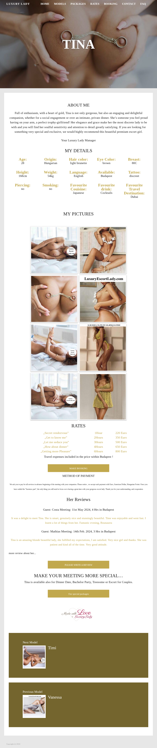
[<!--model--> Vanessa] (34, 706)
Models (60, 3)
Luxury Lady (18, 3)
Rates (94, 3)
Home (45, 3)
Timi (52, 647)
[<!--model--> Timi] (34, 656)
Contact (129, 3)
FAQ (143, 3)
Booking (110, 3)
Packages (78, 3)
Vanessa (55, 697)
